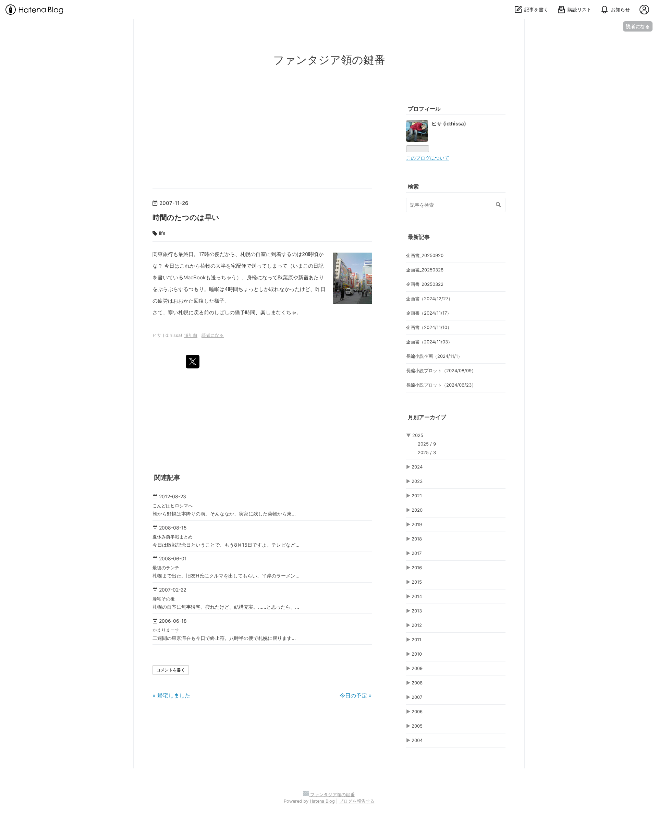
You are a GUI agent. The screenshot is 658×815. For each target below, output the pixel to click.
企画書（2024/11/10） (429, 327)
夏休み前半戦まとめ (173, 536)
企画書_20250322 (424, 284)
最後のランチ (166, 567)
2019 (417, 524)
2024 (417, 467)
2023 (417, 481)
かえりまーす (166, 630)
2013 (417, 610)
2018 (417, 539)
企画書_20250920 (424, 255)
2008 (417, 682)
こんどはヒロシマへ (173, 505)
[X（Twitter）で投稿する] (192, 361)
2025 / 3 (427, 452)
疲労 (163, 300)
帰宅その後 (164, 598)
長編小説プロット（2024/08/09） (441, 370)
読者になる (638, 26)
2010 (417, 654)
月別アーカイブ (427, 417)
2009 (417, 668)
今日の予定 (356, 695)
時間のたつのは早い (186, 217)
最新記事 (419, 236)
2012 (417, 625)
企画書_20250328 (424, 269)
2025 (417, 435)
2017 (417, 553)
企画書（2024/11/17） (428, 313)
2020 (417, 510)
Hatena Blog (322, 801)
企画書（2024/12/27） (429, 298)
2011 (416, 639)
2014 (417, 596)
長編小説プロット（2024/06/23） (441, 385)
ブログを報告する (357, 801)
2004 (417, 740)
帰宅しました (171, 695)
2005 (417, 726)
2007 (417, 697)
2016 (417, 567)
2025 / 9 (427, 444)
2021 (417, 495)
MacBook (194, 277)
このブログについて (427, 158)
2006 (417, 711)
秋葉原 (285, 277)
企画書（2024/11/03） (429, 341)
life (162, 233)
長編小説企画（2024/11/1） (434, 356)
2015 (417, 582)
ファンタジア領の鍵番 (329, 60)
